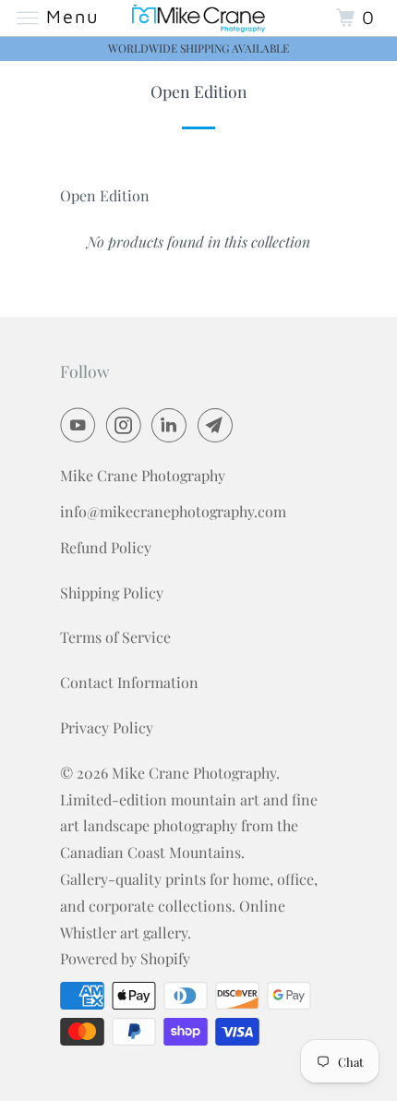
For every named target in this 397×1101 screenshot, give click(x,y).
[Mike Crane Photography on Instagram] (127, 424)
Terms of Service (115, 637)
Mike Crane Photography (194, 772)
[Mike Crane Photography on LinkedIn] (172, 424)
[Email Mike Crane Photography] (219, 424)
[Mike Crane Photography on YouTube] (81, 424)
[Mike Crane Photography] (199, 18)
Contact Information (129, 682)
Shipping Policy (111, 592)
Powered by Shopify (125, 958)
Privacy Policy (106, 727)
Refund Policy (105, 547)
